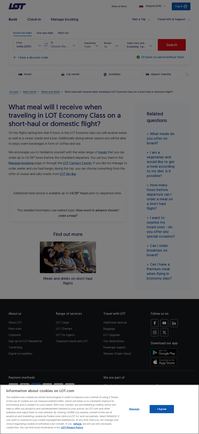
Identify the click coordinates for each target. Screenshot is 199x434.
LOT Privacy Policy (72, 427)
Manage (134, 409)
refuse (77, 423)
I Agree (161, 409)
